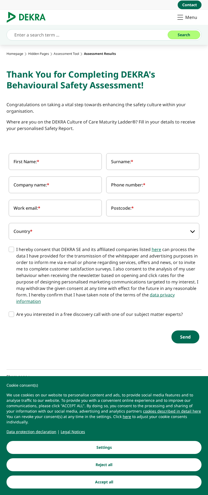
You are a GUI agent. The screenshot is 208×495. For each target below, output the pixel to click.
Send (185, 337)
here (156, 249)
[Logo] (28, 17)
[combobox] (104, 231)
